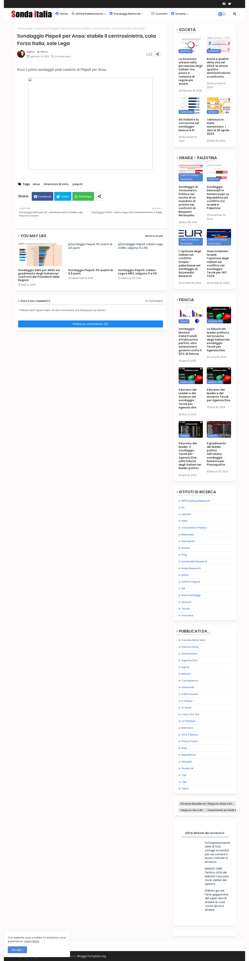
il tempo (186, 701)
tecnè (185, 608)
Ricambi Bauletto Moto (195, 804)
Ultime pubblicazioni (89, 14)
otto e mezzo (189, 734)
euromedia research (194, 561)
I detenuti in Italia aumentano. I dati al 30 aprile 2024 (218, 127)
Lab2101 (186, 514)
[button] (234, 14)
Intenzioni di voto (56, 184)
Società (180, 14)
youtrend (187, 615)
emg (184, 554)
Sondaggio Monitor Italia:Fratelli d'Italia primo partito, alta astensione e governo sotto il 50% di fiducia (190, 341)
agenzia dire (189, 660)
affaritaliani (189, 653)
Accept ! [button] (17, 950)
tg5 (183, 782)
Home (63, 14)
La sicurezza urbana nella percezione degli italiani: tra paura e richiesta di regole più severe (191, 71)
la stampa (188, 721)
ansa (36, 184)
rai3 (184, 748)
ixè (183, 588)
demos (185, 548)
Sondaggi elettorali (126, 14)
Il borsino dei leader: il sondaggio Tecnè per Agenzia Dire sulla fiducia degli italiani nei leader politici (190, 456)
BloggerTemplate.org (91, 956)
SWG (184, 521)
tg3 (183, 775)
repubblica (188, 754)
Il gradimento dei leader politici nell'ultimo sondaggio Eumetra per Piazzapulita (216, 454)
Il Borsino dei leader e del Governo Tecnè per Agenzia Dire (218, 395)
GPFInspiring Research (195, 500)
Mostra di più (154, 236)
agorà (185, 667)
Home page (24, 28)
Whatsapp (85, 196)
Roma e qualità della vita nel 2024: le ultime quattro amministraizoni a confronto (218, 67)
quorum (186, 602)
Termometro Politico (194, 527)
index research (191, 568)
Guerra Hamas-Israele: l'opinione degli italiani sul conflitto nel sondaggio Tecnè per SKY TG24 (218, 263)
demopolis (188, 541)
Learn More (31, 941)
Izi (182, 507)
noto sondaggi (190, 595)
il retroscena (189, 694)
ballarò (186, 673)
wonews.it (217, 833)
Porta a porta (189, 647)
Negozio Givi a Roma (194, 810)
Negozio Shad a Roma (222, 804)
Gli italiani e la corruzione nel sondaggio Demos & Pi (189, 125)
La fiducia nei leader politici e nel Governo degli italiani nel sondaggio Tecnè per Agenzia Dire (218, 339)
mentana (187, 727)
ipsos (184, 575)
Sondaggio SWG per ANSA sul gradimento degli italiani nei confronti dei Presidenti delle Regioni (39, 275)
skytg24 (186, 761)
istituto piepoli (190, 581)
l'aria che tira (190, 714)
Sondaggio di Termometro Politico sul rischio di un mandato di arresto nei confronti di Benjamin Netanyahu (188, 201)
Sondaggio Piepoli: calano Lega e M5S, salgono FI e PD (137, 272)
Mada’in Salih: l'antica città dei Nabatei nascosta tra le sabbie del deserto (217, 876)
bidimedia (187, 534)
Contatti (161, 14)
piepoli (39, 28)
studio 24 (187, 768)
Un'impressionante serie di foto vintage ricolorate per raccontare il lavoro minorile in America (217, 852)
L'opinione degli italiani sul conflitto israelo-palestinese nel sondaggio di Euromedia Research (190, 263)
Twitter (65, 196)
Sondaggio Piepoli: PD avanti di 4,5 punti (90, 272)
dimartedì (187, 687)
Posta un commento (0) (90, 324)
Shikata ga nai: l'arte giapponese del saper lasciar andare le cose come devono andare (216, 900)
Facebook (44, 196)
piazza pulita (189, 741)
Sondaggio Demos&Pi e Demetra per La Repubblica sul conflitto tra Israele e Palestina (218, 197)
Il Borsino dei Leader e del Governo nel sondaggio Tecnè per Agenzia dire (188, 398)
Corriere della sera (193, 640)
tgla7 (185, 788)
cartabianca (189, 680)
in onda (186, 707)
